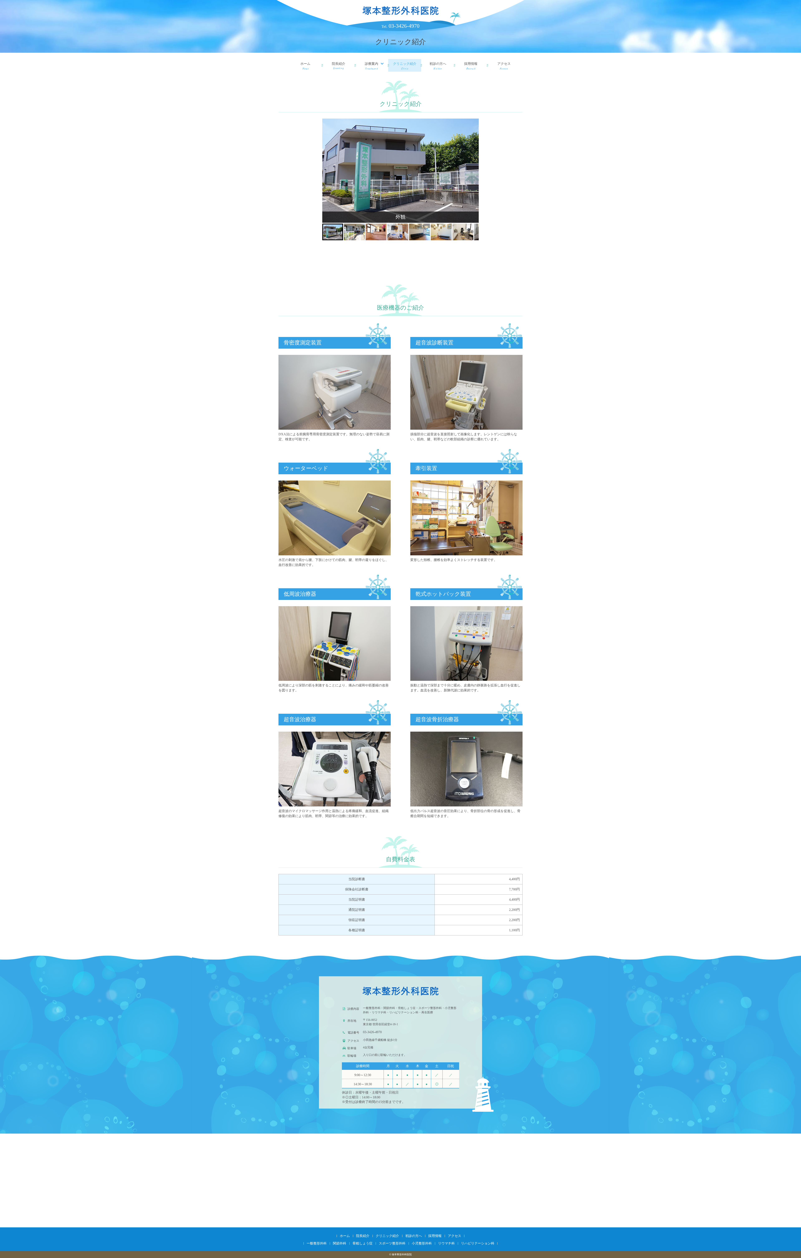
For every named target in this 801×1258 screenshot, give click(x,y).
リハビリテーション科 (477, 1243)
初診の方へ (437, 63)
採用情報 (470, 63)
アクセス (504, 63)
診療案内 (371, 63)
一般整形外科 (317, 1243)
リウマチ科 (446, 1243)
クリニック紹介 (404, 63)
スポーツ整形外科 (392, 1243)
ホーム (305, 63)
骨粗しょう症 (363, 1243)
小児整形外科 (422, 1243)
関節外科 (339, 1243)
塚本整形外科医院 (400, 10)
